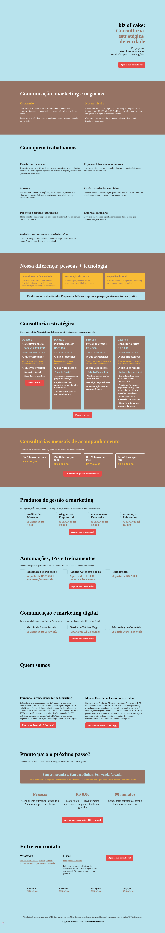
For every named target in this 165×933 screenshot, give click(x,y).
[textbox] (82, 466)
